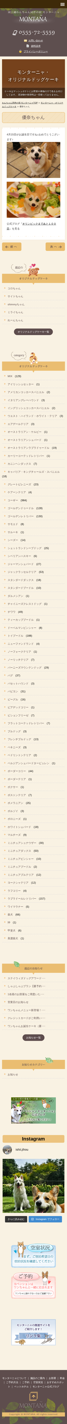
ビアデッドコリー (18, 707)
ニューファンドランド (21, 643)
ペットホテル (21, 1386)
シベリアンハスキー (19, 555)
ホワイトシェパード (19, 826)
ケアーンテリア (17, 492)
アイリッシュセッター (21, 384)
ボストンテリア (17, 795)
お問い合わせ (35, 40)
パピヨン (13, 691)
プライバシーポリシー (36, 51)
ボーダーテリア (17, 779)
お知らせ (13, 1074)
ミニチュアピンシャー (21, 858)
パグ (10, 675)
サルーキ (13, 532)
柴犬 (10, 914)
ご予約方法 (12, 1382)
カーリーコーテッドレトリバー (26, 455)
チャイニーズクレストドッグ (25, 603)
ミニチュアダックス (19, 850)
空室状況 (38, 1382)
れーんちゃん (15, 320)
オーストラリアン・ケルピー (25, 431)
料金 (62, 1378)
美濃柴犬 (13, 938)
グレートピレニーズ (19, 484)
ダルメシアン (15, 595)
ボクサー (13, 787)
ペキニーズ (14, 747)
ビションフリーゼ (18, 715)
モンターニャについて (14, 1378)
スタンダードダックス (21, 579)
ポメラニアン (15, 802)
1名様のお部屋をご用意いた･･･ (26, 994)
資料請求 (36, 46)
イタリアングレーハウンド (23, 400)
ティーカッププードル (21, 619)
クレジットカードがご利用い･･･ (26, 1018)
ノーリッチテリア (18, 659)
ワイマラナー (15, 906)
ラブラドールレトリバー (22, 898)
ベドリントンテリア (19, 755)
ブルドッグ (14, 731)
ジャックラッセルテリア (22, 571)
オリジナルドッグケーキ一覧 (33, 331)
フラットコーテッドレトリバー (26, 723)
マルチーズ (14, 834)
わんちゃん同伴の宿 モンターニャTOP (20, 103)
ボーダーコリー (17, 771)
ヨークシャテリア (18, 882)
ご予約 (25, 1382)
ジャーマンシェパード (21, 564)
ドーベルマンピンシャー (22, 627)
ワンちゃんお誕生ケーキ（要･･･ (26, 1026)
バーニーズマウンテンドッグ (25, 667)
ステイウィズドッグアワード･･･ (26, 978)
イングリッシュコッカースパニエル (28, 408)
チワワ (11, 611)
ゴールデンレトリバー (21, 516)
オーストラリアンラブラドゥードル (28, 447)
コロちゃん (14, 288)
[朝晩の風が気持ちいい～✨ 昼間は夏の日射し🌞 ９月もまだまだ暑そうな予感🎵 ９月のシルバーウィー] (33, 1190)
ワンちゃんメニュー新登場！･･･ (26, 1010)
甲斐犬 (11, 930)
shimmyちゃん (16, 304)
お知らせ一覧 (33, 1037)
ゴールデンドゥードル (21, 508)
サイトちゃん (15, 296)
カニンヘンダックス (19, 463)
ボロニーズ (14, 818)
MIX (10, 376)
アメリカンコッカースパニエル (26, 392)
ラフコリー (14, 890)
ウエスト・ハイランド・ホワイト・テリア (32, 415)
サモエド (13, 524)
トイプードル (15, 635)
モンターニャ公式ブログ (46, 1386)
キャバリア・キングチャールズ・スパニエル (34, 471)
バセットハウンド (18, 683)
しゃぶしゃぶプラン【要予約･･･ (26, 986)
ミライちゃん (15, 312)
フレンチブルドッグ (19, 739)
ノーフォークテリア (19, 651)
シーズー (13, 540)
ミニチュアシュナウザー (22, 842)
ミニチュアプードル (19, 866)
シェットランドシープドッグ (25, 548)
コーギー (13, 500)
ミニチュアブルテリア (21, 874)
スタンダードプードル (21, 587)
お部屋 (52, 1378)
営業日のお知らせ (18, 1002)
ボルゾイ (13, 811)
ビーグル (13, 699)
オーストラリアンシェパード (25, 439)
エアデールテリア (18, 423)
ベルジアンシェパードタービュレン (28, 763)
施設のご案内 (37, 1378)
